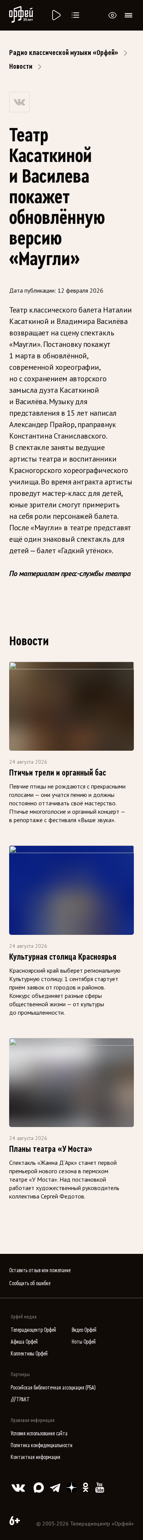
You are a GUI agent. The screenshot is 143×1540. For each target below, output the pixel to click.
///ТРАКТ (20, 1399)
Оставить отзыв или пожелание (40, 1270)
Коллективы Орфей (29, 1354)
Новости (20, 66)
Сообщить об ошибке (29, 1283)
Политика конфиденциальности (41, 1445)
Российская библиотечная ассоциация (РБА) (53, 1388)
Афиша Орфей (24, 1342)
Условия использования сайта (39, 1433)
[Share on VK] (19, 102)
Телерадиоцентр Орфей (33, 1330)
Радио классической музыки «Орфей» (63, 53)
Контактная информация (35, 1457)
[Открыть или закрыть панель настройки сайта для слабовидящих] (112, 15)
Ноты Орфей (84, 1342)
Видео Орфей (84, 1330)
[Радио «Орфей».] (56, 15)
